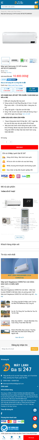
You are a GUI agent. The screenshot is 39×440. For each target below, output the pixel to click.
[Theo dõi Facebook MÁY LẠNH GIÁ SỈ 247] (1, 413)
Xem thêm (19, 237)
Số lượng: (4, 138)
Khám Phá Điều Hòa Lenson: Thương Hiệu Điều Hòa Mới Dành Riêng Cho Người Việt (23, 331)
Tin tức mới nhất (8, 254)
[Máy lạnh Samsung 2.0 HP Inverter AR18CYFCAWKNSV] (19, 37)
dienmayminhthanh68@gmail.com (13, 383)
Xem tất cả (19, 337)
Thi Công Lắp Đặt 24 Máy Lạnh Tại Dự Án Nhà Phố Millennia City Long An (23, 302)
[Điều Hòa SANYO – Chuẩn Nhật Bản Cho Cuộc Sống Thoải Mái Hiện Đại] (5, 323)
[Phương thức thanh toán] (15, 176)
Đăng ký (34, 349)
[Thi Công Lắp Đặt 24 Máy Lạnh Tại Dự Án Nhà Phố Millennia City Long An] (5, 304)
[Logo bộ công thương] (10, 428)
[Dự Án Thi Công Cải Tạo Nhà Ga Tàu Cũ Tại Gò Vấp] (5, 313)
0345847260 (15, 380)
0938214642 (11, 79)
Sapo (35, 433)
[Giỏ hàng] (36, 2)
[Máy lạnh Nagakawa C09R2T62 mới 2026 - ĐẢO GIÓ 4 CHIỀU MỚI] (19, 268)
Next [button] (36, 37)
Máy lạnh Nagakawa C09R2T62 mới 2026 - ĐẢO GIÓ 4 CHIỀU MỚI (18, 283)
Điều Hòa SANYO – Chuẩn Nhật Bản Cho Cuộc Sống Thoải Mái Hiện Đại (24, 321)
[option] (19, 37)
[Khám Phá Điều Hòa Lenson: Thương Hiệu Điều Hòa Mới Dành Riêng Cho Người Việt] (5, 331)
